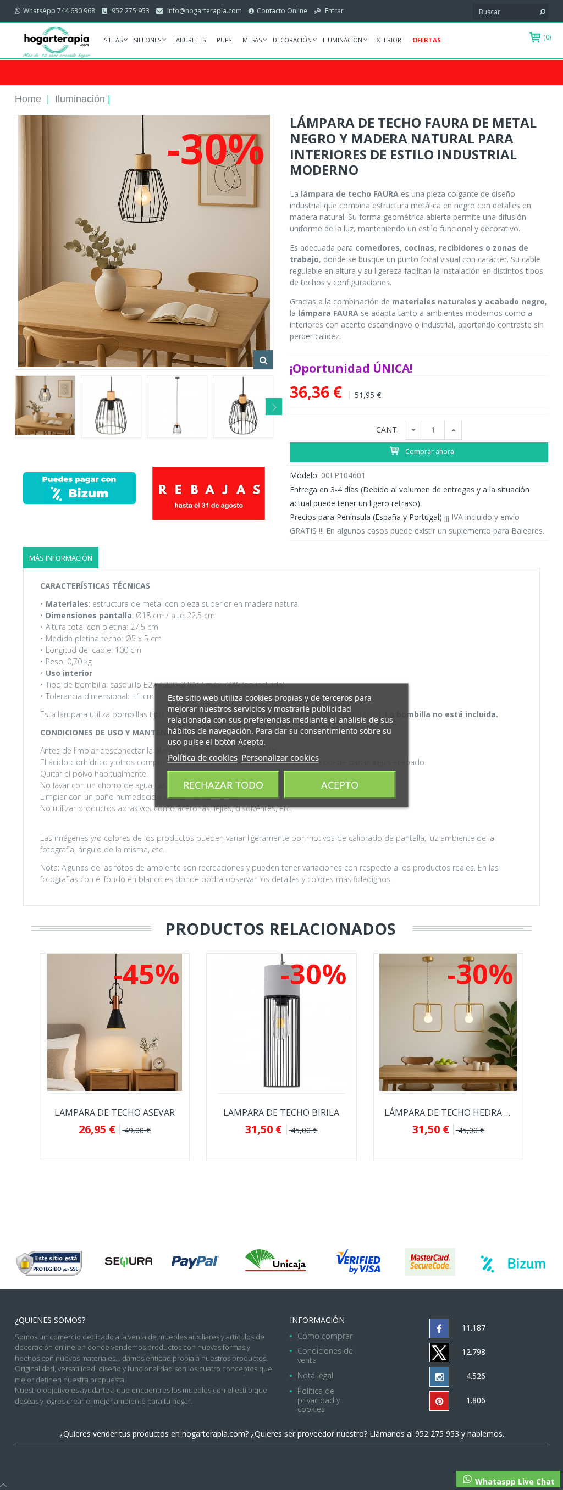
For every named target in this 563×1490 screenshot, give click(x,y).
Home (28, 98)
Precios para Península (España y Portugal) (366, 517)
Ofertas (426, 40)
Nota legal (315, 1375)
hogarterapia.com (213, 1433)
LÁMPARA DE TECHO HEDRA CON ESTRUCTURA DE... (448, 1112)
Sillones (147, 40)
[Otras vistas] (14, 407)
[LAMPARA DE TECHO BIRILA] (281, 1022)
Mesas (252, 40)
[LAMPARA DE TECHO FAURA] (45, 406)
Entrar (333, 10)
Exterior (387, 40)
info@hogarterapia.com (203, 10)
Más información (60, 558)
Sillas (113, 40)
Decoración (292, 40)
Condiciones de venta (325, 1355)
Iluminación (342, 40)
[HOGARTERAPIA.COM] (56, 41)
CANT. (387, 430)
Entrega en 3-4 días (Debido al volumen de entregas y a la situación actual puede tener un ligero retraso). (409, 496)
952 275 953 (130, 10)
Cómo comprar (324, 1336)
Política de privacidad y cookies (318, 1400)
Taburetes (189, 40)
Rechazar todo (223, 784)
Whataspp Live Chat (514, 1481)
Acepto (339, 784)
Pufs (224, 40)
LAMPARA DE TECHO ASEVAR (114, 1112)
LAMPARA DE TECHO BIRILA (281, 1112)
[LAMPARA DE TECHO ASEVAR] (115, 1022)
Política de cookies (203, 756)
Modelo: (304, 475)
